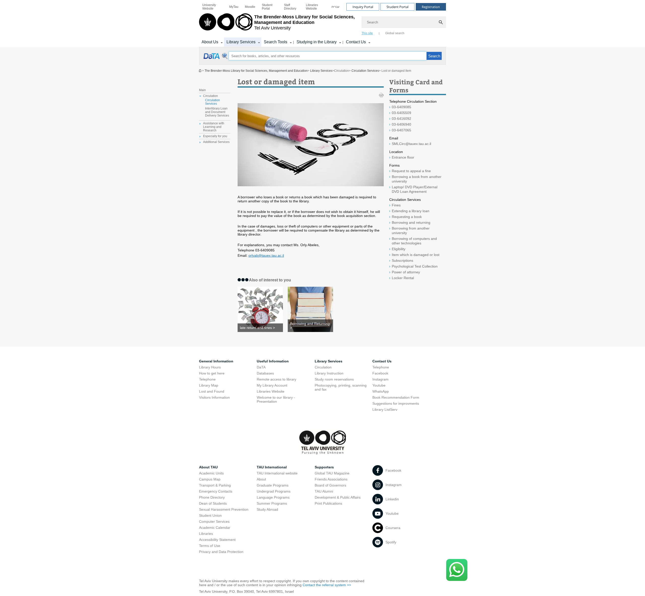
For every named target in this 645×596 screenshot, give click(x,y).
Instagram (380, 379)
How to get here (211, 373)
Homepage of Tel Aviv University (200, 70)
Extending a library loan (410, 211)
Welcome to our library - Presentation (276, 399)
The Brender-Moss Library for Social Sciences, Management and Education (256, 70)
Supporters (324, 467)
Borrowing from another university (411, 230)
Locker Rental (403, 278)
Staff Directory (290, 6)
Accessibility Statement (217, 540)
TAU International (272, 467)
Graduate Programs (272, 485)
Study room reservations (334, 379)
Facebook (380, 373)
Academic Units (211, 473)
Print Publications (328, 503)
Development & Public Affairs (338, 497)
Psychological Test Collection (415, 266)
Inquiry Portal (362, 7)
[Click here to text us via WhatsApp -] (456, 570)
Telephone (207, 379)
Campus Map (209, 479)
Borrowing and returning (411, 222)
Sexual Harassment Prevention (223, 509)
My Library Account (272, 385)
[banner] (322, 23)
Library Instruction (329, 373)
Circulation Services (365, 70)
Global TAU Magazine (332, 473)
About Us (210, 42)
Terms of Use (209, 546)
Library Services (241, 42)
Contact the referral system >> (327, 585)
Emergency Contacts (215, 491)
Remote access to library (276, 379)
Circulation (323, 367)
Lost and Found (211, 391)
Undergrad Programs (274, 491)
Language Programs (273, 497)
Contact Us (356, 42)
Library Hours (210, 367)
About (261, 479)
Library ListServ (384, 409)
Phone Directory (212, 497)
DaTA (261, 367)
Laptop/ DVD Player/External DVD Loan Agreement (414, 189)
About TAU (208, 467)
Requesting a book (407, 217)
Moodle (250, 7)
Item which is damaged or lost (415, 255)
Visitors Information (214, 397)
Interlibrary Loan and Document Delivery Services (217, 112)
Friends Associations (331, 479)
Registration (431, 7)
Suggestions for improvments (395, 403)
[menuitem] (212, 6)
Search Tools (275, 42)
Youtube (378, 385)
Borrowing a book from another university (416, 179)
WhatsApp (380, 391)
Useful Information (273, 361)
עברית (335, 7)
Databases (265, 373)
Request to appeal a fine (411, 171)
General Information (216, 361)
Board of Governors (330, 485)
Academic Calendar (214, 528)
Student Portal (267, 6)
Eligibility (398, 249)
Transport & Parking (215, 485)
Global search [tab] (394, 33)
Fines (396, 205)
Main (202, 90)
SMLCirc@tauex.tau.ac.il (411, 144)
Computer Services (214, 521)
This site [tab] (367, 33)
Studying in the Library (317, 42)
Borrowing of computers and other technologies (414, 241)
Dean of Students (213, 503)
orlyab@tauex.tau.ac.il (266, 255)
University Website (209, 6)
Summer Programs (272, 503)
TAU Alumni (324, 491)
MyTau (233, 7)
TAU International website (277, 473)
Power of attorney (406, 272)
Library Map (208, 385)
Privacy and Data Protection (221, 552)
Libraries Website (312, 6)
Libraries (206, 534)
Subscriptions (402, 260)
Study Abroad (267, 509)
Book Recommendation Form (395, 397)
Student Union (210, 515)
